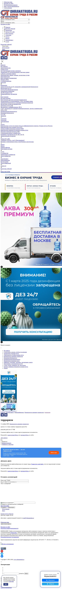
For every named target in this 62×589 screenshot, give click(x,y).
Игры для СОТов (5, 171)
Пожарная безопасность (7, 113)
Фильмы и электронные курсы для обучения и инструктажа (17, 141)
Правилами (13, 532)
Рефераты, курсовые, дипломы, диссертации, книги (18, 362)
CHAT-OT (3, 166)
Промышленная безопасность (9, 111)
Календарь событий (9, 28)
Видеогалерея (4, 161)
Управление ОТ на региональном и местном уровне (15, 72)
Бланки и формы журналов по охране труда (16, 366)
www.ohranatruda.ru (19, 559)
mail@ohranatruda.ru (28, 518)
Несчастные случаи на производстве (11, 104)
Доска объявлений (6, 163)
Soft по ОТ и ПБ (9, 32)
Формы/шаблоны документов (9, 94)
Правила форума (5, 147)
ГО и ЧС (3, 114)
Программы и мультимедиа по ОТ (13, 363)
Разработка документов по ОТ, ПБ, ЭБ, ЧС (12, 134)
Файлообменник (5, 160)
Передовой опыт (5, 76)
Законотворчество (6, 68)
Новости (7, 27)
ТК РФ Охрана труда (6, 92)
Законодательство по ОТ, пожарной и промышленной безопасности (19, 86)
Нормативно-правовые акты (12, 361)
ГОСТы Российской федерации (9, 89)
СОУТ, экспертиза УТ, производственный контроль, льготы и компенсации (21, 108)
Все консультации (5, 98)
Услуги (7, 36)
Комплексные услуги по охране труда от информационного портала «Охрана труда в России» (27, 125)
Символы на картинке (7, 502)
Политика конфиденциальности (9, 528)
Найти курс (54, 452)
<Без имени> (4, 438)
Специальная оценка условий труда (10, 133)
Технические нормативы (7, 91)
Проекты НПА (5, 79)
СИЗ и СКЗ (4, 110)
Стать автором (8, 8)
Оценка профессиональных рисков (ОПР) (12, 128)
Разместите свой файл (37, 464)
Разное (6, 368)
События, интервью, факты (8, 73)
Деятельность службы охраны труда (14, 355)
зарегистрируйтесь (13, 435)
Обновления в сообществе (8, 154)
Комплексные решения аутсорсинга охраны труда (14, 130)
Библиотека (8, 30)
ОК (6, 584)
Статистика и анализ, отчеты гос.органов (15, 352)
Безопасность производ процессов (19, 424)
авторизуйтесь (25, 435)
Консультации (9, 33)
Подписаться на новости (10, 5)
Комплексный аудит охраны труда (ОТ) (11, 127)
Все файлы (7, 350)
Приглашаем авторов (6, 149)
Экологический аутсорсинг (8, 136)
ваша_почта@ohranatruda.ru (11, 6)
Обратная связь (8, 2)
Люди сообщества (5, 156)
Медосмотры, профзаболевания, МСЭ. (11, 107)
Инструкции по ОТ (6, 88)
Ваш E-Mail (4, 482)
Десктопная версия (6, 523)
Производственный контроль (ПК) (10, 131)
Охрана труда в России (7, 513)
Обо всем (3, 82)
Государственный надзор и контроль (11, 70)
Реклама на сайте (8, 3)
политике (11, 581)
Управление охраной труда (11, 353)
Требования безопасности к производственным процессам (17, 102)
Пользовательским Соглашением (10, 537)
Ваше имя (4, 480)
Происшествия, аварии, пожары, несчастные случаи (15, 75)
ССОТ (7, 41)
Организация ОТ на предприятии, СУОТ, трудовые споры (17, 101)
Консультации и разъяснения (9, 78)
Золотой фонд (9, 40)
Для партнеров (5, 121)
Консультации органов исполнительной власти (14, 99)
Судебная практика (6, 81)
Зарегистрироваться (6, 587)
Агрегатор (8, 35)
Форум (7, 38)
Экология (3, 116)
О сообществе (4, 153)
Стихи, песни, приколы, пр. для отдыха (15, 365)
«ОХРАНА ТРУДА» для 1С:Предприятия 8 (12, 140)
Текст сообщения (6, 483)
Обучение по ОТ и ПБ (7, 105)
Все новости (4, 66)
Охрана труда (4, 69)
